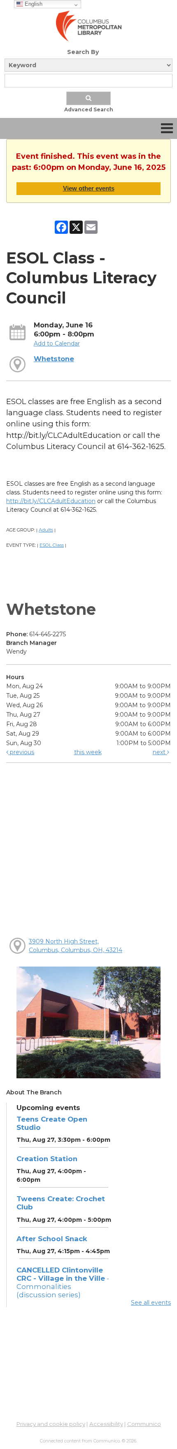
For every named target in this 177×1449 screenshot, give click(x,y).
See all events (151, 1302)
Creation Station (46, 1159)
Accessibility (106, 1424)
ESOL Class (52, 545)
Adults (46, 530)
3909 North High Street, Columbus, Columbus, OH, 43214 (75, 946)
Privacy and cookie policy (50, 1424)
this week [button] (88, 752)
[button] (167, 128)
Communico (144, 1424)
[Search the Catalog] (88, 98)
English (32, 4)
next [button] (160, 752)
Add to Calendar (57, 343)
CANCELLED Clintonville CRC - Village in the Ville (62, 1282)
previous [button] (21, 752)
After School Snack (51, 1239)
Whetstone (54, 359)
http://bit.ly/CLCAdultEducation (50, 501)
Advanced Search (88, 109)
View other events (88, 188)
